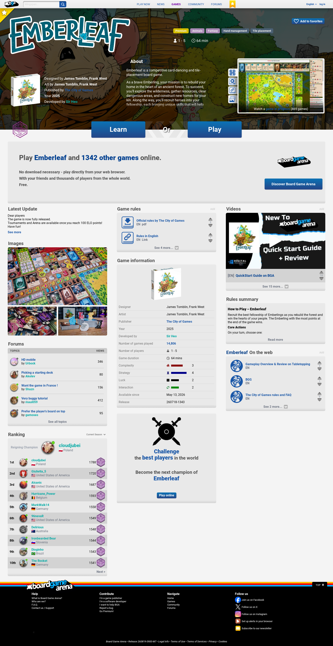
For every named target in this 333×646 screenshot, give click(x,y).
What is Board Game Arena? (47, 598)
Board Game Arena (116, 641)
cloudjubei (69, 445)
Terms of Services (197, 641)
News (160, 4)
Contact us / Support (43, 608)
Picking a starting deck (37, 372)
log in (322, 4)
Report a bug (106, 608)
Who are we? (39, 601)
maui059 (31, 402)
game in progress (278, 109)
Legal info (163, 641)
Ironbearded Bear (43, 538)
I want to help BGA (109, 604)
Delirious (37, 527)
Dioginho (37, 549)
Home (170, 598)
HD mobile (28, 360)
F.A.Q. (35, 604)
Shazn (29, 389)
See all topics (57, 422)
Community (196, 4)
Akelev (30, 376)
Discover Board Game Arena (293, 184)
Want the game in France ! (39, 385)
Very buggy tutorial (34, 398)
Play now (143, 4)
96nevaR (37, 516)
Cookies (223, 641)
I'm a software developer (112, 601)
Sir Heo (71, 102)
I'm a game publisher (110, 598)
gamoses (31, 415)
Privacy (213, 641)
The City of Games (79, 90)
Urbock (30, 363)
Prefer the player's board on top (43, 411)
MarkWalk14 (40, 505)
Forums (216, 4)
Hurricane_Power (43, 494)
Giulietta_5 (38, 471)
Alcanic (36, 482)
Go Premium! (106, 611)
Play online (166, 495)
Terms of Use (178, 641)
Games (176, 4)
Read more (275, 339)
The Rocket (39, 561)
